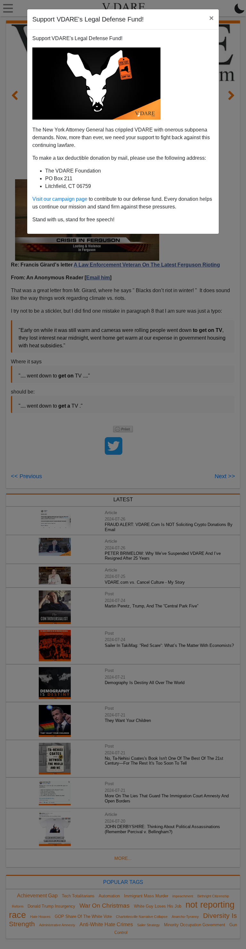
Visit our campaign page (59, 199)
